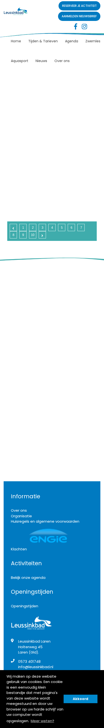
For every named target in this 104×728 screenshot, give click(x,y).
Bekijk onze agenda (28, 577)
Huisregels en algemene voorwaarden (45, 521)
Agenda (71, 41)
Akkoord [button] (80, 699)
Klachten (19, 549)
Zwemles (92, 41)
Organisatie (21, 516)
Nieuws (41, 60)
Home (16, 41)
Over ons (62, 60)
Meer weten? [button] (42, 720)
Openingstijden (24, 606)
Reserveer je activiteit (79, 6)
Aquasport (19, 60)
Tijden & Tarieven (43, 41)
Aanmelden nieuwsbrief (79, 16)
